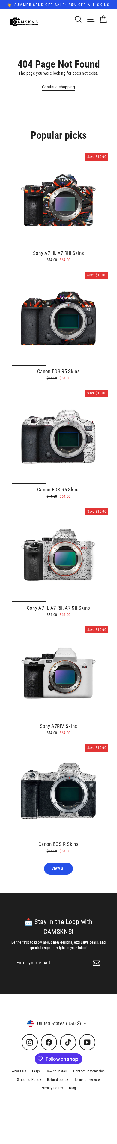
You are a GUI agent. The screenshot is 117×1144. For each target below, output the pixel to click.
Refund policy (57, 1080)
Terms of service (87, 1080)
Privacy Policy (52, 1088)
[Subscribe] (95, 963)
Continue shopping (58, 87)
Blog (72, 1088)
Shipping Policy (29, 1080)
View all (58, 868)
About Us (19, 1071)
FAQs (36, 1071)
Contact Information (89, 1071)
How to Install (56, 1071)
